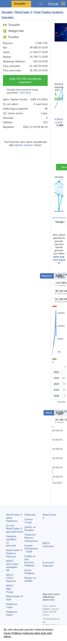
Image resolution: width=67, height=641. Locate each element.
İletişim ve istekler (30, 579)
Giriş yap (53, 3)
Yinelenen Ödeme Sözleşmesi (31, 537)
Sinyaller (14, 24)
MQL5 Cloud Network (11, 578)
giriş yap (58, 256)
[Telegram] (51, 583)
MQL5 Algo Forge (9, 588)
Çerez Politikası (29, 572)
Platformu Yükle (11, 606)
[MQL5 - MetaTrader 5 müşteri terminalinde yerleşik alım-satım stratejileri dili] (5, 3)
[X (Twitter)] (57, 583)
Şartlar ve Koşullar (30, 529)
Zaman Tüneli (28, 521)
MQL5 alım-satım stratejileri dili (12, 565)
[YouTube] (45, 589)
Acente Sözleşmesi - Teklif (31, 548)
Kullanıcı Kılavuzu (14, 553)
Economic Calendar (48, 564)
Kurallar (13, 37)
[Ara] (41, 3)
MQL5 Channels (48, 545)
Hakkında (30, 514)
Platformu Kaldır (11, 613)
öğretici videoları (24, 145)
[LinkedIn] (51, 589)
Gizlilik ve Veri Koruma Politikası (29, 561)
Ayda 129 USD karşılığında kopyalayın (25, 80)
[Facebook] (45, 583)
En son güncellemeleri (14, 528)
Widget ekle (16, 31)
